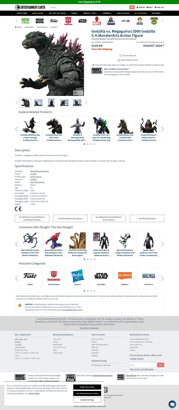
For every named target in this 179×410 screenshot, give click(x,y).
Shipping (94, 356)
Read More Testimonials (89, 328)
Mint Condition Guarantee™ (49, 381)
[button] (172, 404)
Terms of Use (101, 406)
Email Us (18, 342)
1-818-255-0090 (20, 347)
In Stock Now (141, 13)
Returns (94, 342)
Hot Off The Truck (57, 13)
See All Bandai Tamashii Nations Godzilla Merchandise (32, 218)
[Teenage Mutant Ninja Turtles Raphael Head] (153, 20)
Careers (132, 350)
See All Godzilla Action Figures (70, 218)
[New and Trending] (25, 20)
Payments (94, 353)
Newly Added (37, 13)
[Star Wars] (82, 20)
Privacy (75, 406)
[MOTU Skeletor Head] (111, 20)
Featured (156, 13)
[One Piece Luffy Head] (139, 20)
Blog (54, 350)
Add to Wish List (129, 55)
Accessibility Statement (88, 406)
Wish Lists (94, 347)
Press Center (134, 347)
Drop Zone (57, 339)
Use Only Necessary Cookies (87, 393)
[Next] (162, 20)
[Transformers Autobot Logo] (68, 20)
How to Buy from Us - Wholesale (141, 342)
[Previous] (16, 20)
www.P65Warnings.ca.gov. (73, 310)
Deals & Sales (123, 13)
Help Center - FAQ (21, 339)
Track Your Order (97, 339)
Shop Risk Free (131, 375)
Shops (55, 342)
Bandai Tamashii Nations (39, 171)
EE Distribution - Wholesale (100, 365)
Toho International (37, 182)
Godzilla (33, 174)
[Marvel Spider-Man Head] (96, 20)
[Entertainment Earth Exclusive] (39, 20)
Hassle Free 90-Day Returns (103, 375)
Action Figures (36, 176)
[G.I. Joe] (125, 20)
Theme (74, 13)
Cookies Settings (87, 400)
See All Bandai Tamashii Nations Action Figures (108, 218)
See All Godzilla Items (147, 218)
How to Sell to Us (136, 345)
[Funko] (53, 20)
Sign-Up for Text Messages (142, 369)
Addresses (94, 350)
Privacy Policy (34, 393)
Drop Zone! (22, 13)
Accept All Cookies (87, 387)
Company (107, 13)
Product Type (89, 13)
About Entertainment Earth (139, 339)
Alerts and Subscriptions (99, 345)
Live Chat (18, 345)
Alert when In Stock (129, 60)
